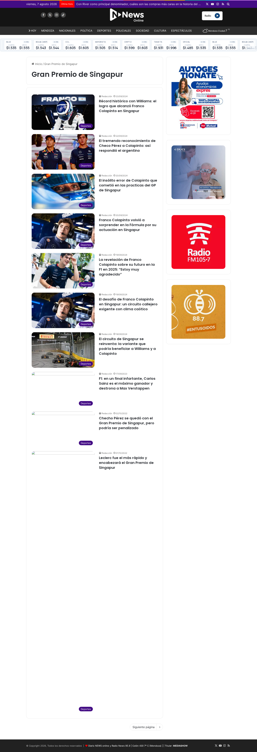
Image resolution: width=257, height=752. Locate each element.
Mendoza (47, 30)
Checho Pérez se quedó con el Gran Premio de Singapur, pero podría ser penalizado (126, 423)
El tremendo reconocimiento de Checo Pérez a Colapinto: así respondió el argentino (127, 145)
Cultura (160, 30)
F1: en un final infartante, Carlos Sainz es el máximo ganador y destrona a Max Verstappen (127, 383)
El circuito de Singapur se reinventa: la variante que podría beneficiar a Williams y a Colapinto (127, 346)
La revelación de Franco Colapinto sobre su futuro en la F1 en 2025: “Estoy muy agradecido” (127, 267)
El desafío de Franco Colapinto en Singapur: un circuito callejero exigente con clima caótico (128, 304)
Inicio (38, 64)
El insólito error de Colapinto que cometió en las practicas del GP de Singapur (128, 185)
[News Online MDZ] (58, 18)
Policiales (123, 30)
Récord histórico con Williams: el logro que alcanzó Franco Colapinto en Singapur (127, 106)
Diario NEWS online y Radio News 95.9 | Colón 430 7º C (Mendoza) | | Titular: (138, 745)
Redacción (107, 96)
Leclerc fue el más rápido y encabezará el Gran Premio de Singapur (126, 462)
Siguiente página (144, 727)
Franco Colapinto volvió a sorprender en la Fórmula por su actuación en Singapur (127, 225)
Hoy (33, 30)
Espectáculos (181, 30)
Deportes (104, 30)
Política (86, 30)
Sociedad (142, 30)
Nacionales (67, 30)
